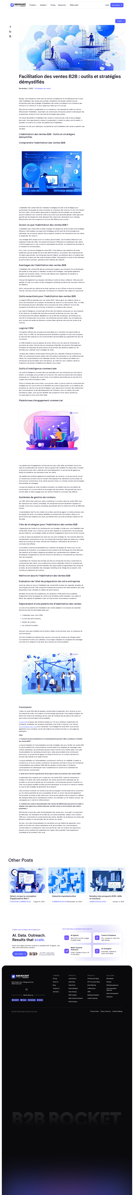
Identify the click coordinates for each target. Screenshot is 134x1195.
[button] (33, 5)
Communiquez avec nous (28, 727)
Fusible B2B (23, 722)
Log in (107, 5)
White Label (74, 5)
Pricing (53, 5)
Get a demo (116, 5)
